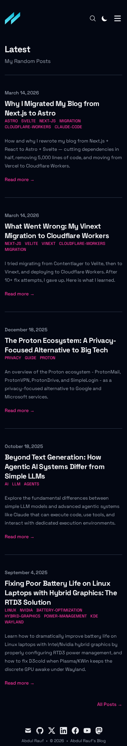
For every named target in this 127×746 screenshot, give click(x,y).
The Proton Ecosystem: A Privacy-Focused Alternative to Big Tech (60, 345)
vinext (49, 243)
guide (30, 357)
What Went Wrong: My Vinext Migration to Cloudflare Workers (57, 230)
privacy (13, 357)
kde (94, 616)
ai (7, 484)
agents (31, 484)
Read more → (20, 179)
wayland (14, 622)
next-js (47, 120)
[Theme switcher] (104, 18)
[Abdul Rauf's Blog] (14, 18)
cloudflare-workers (28, 126)
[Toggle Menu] (117, 18)
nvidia (26, 610)
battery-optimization (59, 610)
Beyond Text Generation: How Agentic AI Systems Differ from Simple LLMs (55, 466)
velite (31, 243)
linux (10, 610)
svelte (28, 120)
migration (70, 120)
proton (47, 357)
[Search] (92, 18)
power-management (65, 616)
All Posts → (109, 704)
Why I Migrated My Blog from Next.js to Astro (52, 108)
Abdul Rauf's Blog (88, 740)
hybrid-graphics (22, 616)
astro (11, 120)
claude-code (68, 126)
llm (16, 484)
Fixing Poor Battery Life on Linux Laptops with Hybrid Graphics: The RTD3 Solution (61, 593)
